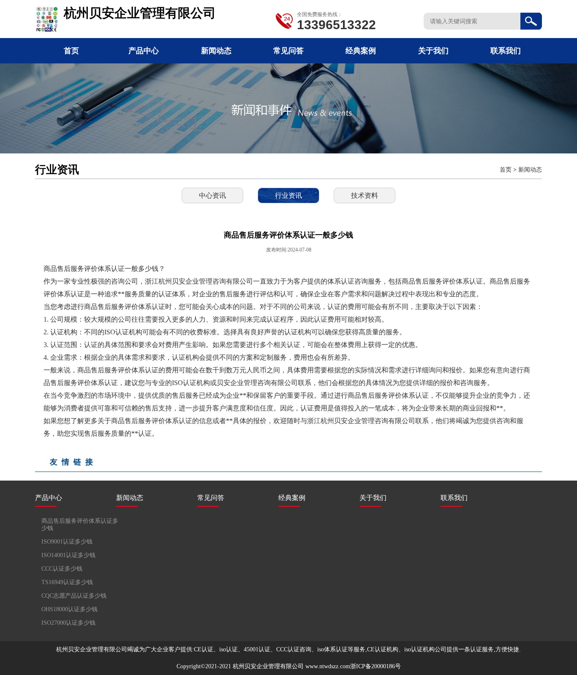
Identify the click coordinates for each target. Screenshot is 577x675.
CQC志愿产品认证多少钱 (73, 596)
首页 (71, 50)
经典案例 (361, 50)
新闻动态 (216, 50)
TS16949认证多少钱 (67, 582)
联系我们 (505, 50)
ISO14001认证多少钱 (68, 555)
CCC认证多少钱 (61, 569)
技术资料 (364, 195)
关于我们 (433, 50)
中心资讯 (212, 195)
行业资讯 (288, 195)
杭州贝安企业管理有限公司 (268, 666)
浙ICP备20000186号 (375, 666)
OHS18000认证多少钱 (69, 609)
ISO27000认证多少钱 (68, 623)
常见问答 (288, 50)
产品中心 (143, 50)
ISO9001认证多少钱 (67, 541)
